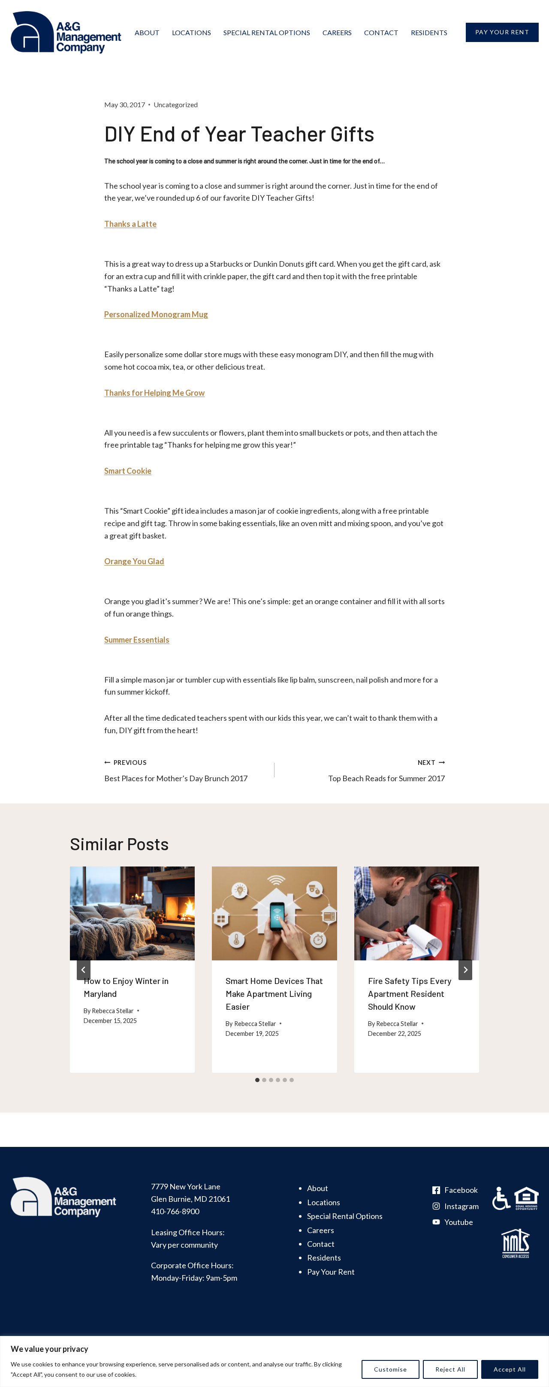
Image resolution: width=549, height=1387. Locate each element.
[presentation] (132, 913)
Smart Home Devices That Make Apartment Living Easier (274, 993)
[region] (274, 1361)
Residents (429, 32)
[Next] (465, 970)
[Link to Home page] (63, 1197)
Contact (381, 32)
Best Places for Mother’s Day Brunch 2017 (175, 771)
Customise (390, 1369)
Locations (191, 32)
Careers (337, 32)
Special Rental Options (266, 32)
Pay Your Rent (331, 1271)
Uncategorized (176, 104)
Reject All (450, 1369)
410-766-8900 (175, 1211)
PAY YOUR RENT (502, 32)
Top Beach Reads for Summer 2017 (386, 771)
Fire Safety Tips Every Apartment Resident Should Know (410, 993)
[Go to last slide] (83, 970)
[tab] (257, 1080)
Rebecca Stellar (113, 1010)
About (147, 32)
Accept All (510, 1369)
